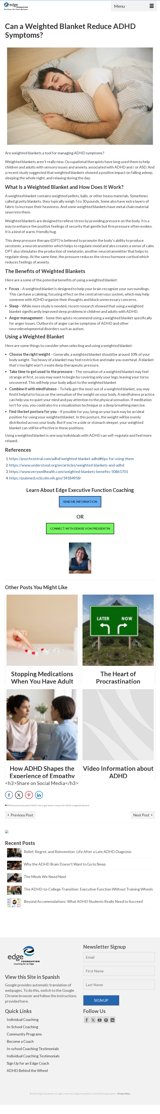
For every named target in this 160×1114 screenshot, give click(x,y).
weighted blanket (80, 805)
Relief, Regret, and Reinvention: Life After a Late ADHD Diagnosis (77, 851)
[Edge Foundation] (16, 6)
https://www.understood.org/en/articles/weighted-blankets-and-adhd (66, 465)
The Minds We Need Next (45, 876)
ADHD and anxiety (15, 805)
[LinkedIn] (112, 1019)
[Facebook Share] (9, 795)
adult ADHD (31, 805)
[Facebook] (87, 1019)
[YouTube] (99, 1019)
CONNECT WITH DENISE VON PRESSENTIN (80, 528)
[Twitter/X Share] (19, 795)
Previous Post (22, 815)
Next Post (141, 815)
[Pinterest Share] (29, 795)
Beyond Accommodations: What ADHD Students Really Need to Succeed (83, 901)
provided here (16, 1001)
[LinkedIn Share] (39, 795)
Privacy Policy (124, 1093)
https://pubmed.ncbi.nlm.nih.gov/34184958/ (45, 478)
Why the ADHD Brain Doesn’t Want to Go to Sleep (65, 864)
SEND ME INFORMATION (80, 501)
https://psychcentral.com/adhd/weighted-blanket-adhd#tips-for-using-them (71, 458)
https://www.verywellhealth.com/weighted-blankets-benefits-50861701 (68, 471)
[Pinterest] (106, 1019)
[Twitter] (93, 1019)
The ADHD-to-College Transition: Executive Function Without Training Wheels (88, 889)
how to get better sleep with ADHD (54, 805)
